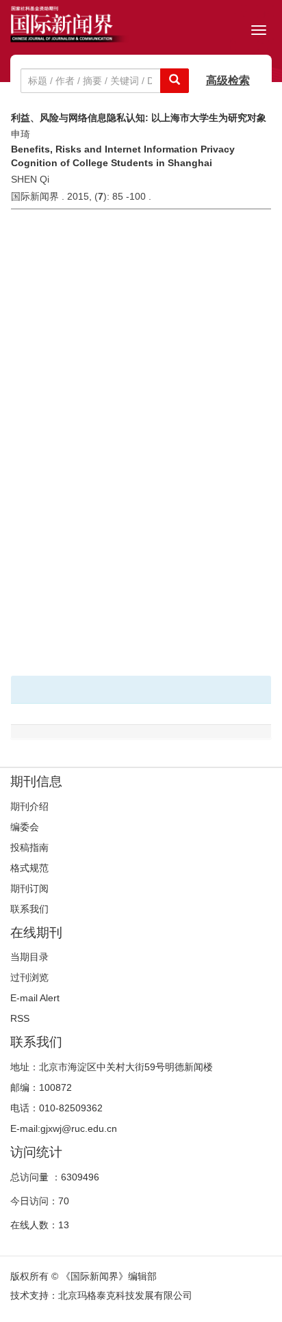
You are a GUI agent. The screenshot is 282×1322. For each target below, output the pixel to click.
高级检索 (228, 80)
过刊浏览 (29, 977)
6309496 (80, 1177)
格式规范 (29, 867)
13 (63, 1224)
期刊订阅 (29, 888)
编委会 (24, 826)
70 (63, 1200)
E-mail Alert (35, 997)
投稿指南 (29, 847)
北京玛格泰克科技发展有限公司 (125, 1295)
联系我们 (29, 908)
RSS (19, 1018)
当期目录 (29, 956)
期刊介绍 (29, 806)
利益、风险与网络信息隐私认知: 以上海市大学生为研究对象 (138, 117)
